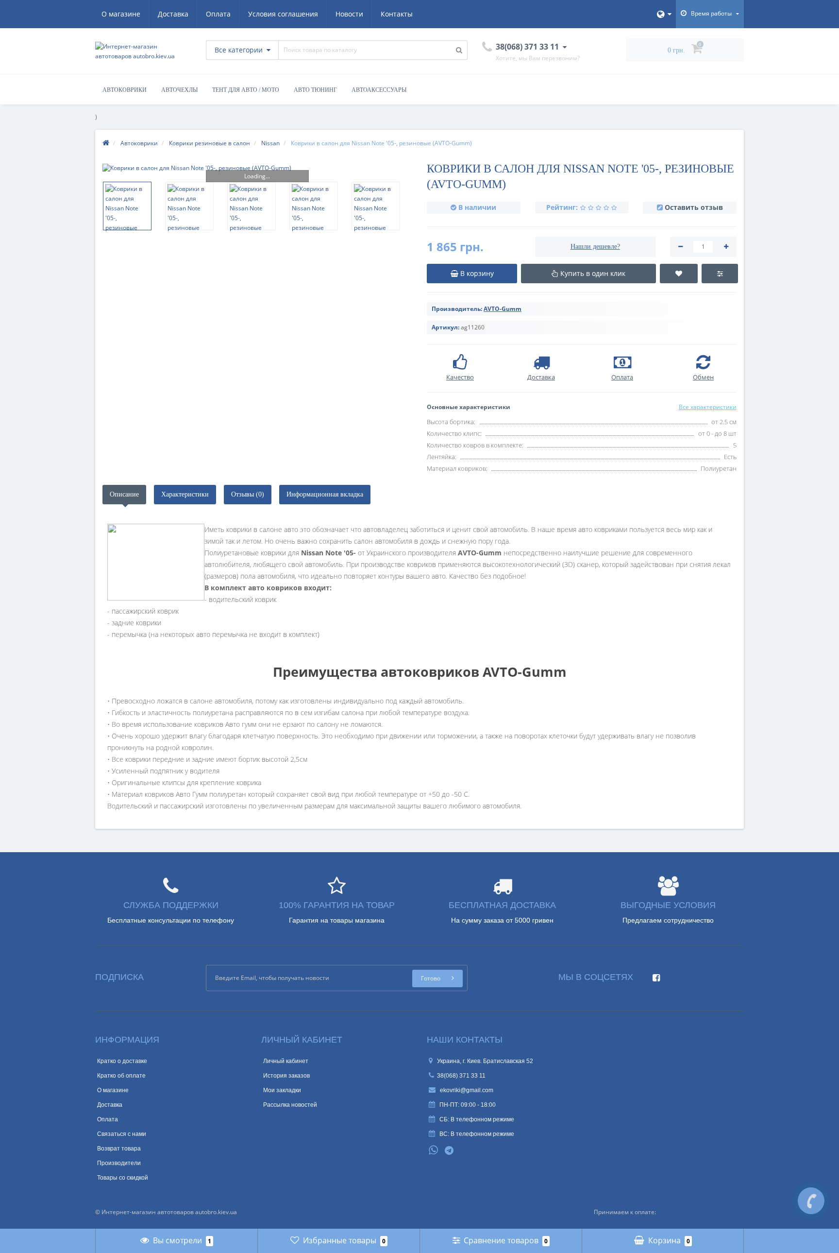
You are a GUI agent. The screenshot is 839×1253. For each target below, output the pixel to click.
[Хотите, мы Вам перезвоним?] (811, 1201)
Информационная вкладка (324, 494)
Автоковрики (124, 89)
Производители (119, 1163)
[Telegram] (449, 1151)
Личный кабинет (285, 1061)
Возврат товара (119, 1148)
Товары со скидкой (122, 1177)
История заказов (286, 1075)
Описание (124, 494)
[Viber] (465, 1151)
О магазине (120, 13)
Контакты (397, 13)
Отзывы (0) (247, 494)
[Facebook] (654, 975)
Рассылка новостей (290, 1104)
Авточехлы (179, 89)
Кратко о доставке (122, 1061)
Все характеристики (708, 407)
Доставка (173, 13)
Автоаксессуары (379, 89)
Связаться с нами (121, 1134)
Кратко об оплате (121, 1075)
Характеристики (185, 494)
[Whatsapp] (433, 1149)
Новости (349, 13)
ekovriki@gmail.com (465, 1090)
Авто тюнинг (315, 89)
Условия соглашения (283, 13)
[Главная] (105, 143)
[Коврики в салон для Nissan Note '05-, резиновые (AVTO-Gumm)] (257, 168)
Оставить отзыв (694, 207)
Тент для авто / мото (245, 89)
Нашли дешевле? (595, 246)
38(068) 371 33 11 (461, 1075)
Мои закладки (282, 1090)
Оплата (218, 13)
